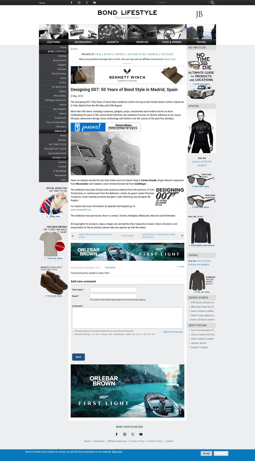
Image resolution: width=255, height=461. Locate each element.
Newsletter (60, 175)
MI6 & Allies (60, 95)
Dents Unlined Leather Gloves (206, 311)
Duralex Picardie (199, 347)
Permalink (110, 267)
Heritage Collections (55, 100)
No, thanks (221, 453)
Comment (77, 306)
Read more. (170, 59)
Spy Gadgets (59, 109)
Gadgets (62, 64)
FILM (98, 54)
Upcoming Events (57, 153)
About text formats (173, 331)
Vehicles (61, 69)
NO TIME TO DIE (57, 144)
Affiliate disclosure (117, 441)
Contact (62, 166)
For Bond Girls (59, 87)
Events (74, 48)
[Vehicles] (142, 44)
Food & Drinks (59, 73)
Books (63, 104)
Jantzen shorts (198, 343)
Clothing (62, 56)
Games (62, 113)
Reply (182, 267)
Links (63, 179)
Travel (63, 78)
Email (75, 296)
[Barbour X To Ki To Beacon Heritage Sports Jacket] (202, 293)
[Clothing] (53, 44)
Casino (62, 82)
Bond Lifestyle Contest (203, 319)
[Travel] (201, 44)
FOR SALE (61, 126)
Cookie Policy (155, 441)
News (63, 135)
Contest (62, 162)
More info (117, 452)
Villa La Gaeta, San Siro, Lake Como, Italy (212, 334)
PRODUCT (120, 54)
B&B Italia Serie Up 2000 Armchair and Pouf (213, 306)
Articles (62, 140)
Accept (206, 453)
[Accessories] (83, 44)
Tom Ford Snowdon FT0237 (205, 330)
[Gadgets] (113, 44)
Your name (77, 289)
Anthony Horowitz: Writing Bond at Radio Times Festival (158, 235)
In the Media (59, 171)
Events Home (127, 236)
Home (42, 3)
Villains (62, 91)
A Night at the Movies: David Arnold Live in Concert (95, 235)
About (87, 441)
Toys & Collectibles (56, 122)
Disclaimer (98, 441)
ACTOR (107, 54)
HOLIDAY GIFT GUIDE (55, 148)
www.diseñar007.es (81, 209)
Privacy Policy (137, 441)
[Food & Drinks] (172, 44)
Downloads (60, 118)
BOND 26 (153, 54)
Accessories (59, 60)
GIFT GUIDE (167, 54)
